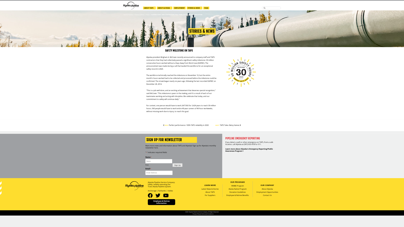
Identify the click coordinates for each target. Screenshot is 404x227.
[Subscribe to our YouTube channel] (166, 195)
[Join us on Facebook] (151, 195)
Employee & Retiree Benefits (237, 195)
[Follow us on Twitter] (158, 195)
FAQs (206, 8)
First (147, 165)
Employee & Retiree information (161, 202)
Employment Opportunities (267, 192)
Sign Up (177, 165)
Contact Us (267, 195)
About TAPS (210, 192)
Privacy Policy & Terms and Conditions (203, 214)
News (202, 27)
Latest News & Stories (210, 189)
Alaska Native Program (238, 189)
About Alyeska (267, 189)
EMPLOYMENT (179, 8)
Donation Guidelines (237, 192)
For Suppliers (210, 195)
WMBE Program (237, 186)
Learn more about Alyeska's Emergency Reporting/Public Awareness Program (249, 150)
